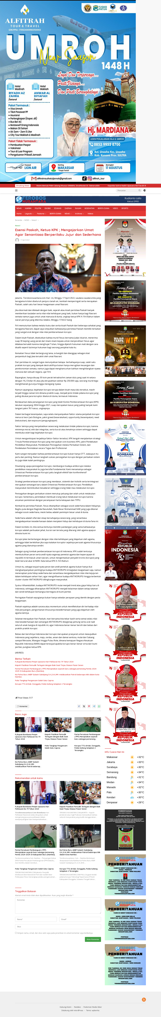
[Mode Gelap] (144, 190)
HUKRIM (28, 208)
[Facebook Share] (79, 706)
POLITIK (38, 208)
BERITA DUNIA (103, 208)
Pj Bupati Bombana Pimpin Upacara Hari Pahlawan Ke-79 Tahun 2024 (44, 662)
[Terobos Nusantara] (31, 199)
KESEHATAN (89, 208)
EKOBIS (48, 208)
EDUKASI (57, 208)
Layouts (28, 213)
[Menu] (16, 190)
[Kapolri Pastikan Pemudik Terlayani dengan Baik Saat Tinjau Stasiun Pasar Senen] (58, 724)
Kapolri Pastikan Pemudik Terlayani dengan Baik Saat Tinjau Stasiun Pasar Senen (49, 665)
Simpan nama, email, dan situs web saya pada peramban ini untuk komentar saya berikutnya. (55, 933)
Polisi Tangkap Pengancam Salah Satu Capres (34, 680)
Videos (90, 213)
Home (19, 213)
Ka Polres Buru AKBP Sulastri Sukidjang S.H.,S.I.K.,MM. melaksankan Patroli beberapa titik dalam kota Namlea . (57, 675)
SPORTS (125, 208)
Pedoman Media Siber (93, 1007)
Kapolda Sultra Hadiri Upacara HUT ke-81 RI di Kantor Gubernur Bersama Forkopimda (78, 186)
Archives (78, 213)
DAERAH (68, 208)
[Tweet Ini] (84, 706)
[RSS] (144, 1000)
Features (40, 213)
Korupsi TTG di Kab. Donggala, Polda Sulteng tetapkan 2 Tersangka (43, 684)
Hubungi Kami (65, 1007)
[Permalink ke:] (17, 240)
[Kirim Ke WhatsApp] (99, 706)
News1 (17, 225)
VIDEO (115, 208)
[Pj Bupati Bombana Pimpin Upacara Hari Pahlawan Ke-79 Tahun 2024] (28, 724)
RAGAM (78, 208)
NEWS (19, 208)
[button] (139, 190)
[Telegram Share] (94, 706)
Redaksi (77, 1007)
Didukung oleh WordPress (72, 1010)
